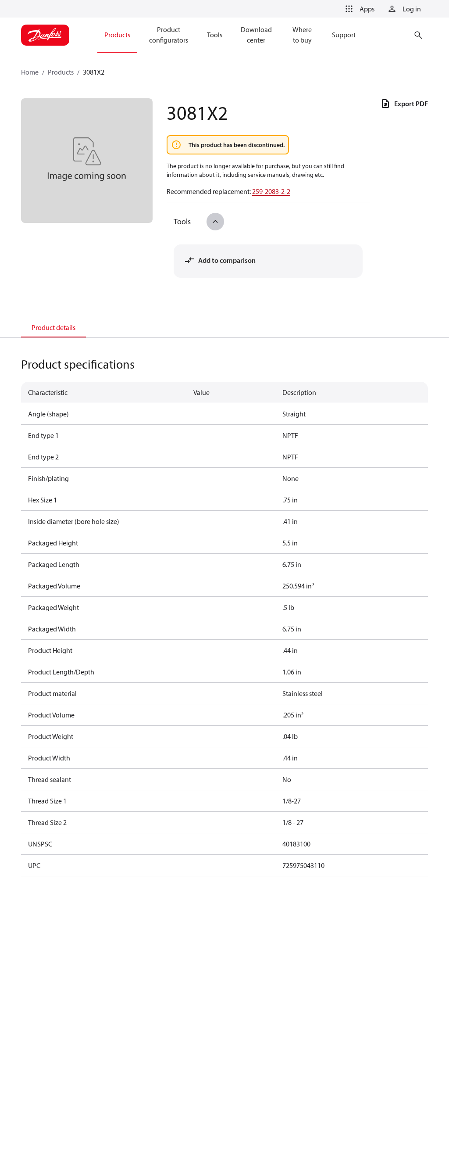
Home (30, 72)
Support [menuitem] (344, 34)
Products (61, 72)
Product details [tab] (53, 327)
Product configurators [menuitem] (168, 34)
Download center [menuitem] (256, 34)
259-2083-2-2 (271, 191)
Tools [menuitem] (214, 34)
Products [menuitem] (117, 34)
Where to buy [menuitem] (302, 34)
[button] (358, 9)
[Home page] (45, 35)
